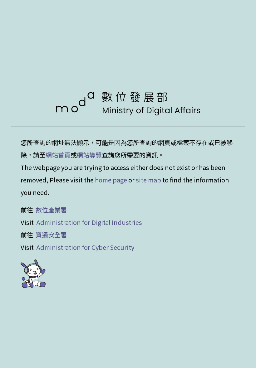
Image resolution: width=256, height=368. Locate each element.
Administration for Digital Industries (89, 222)
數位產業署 (51, 209)
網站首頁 (58, 154)
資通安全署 (51, 234)
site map (148, 179)
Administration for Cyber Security (85, 247)
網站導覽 (89, 154)
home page (111, 179)
